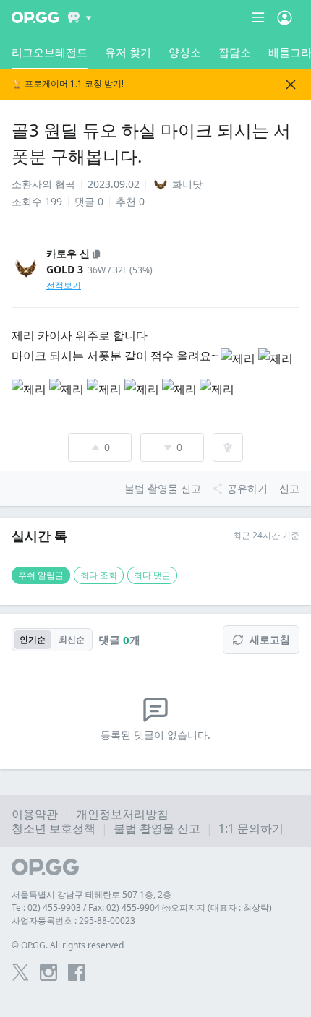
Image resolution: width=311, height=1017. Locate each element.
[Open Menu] (284, 17)
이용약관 (35, 814)
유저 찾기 (128, 52)
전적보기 (63, 285)
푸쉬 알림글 (41, 575)
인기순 (33, 639)
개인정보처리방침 (122, 814)
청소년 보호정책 (53, 828)
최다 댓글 (152, 575)
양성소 (185, 52)
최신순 (72, 639)
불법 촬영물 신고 (157, 828)
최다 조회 (98, 575)
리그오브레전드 (50, 52)
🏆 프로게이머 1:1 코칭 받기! (68, 84)
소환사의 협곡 (43, 184)
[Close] (290, 84)
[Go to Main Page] (35, 17)
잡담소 (234, 52)
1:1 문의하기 (251, 828)
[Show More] (80, 17)
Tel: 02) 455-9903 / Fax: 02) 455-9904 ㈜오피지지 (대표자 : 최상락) (142, 907)
